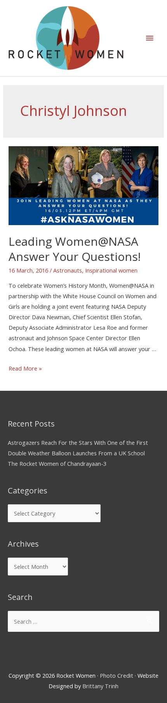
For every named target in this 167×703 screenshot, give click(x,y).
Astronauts (67, 270)
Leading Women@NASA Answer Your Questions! (75, 248)
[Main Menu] (149, 38)
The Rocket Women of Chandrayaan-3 (57, 463)
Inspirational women (111, 270)
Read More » (25, 368)
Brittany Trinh (100, 686)
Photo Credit (116, 675)
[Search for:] (83, 621)
